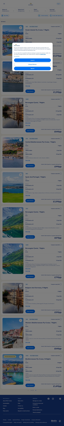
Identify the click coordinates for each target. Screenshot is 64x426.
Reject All (32, 68)
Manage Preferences (32, 64)
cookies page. (43, 54)
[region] (32, 57)
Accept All (32, 60)
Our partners (16, 56)
